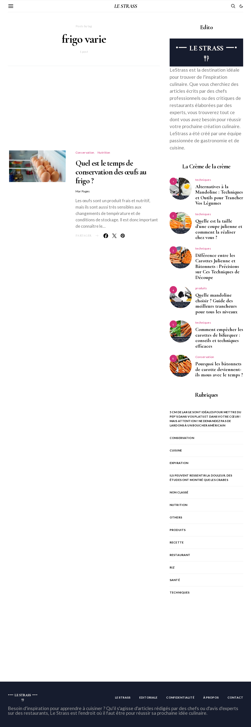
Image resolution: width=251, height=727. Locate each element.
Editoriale (148, 697)
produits (201, 288)
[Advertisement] (84, 114)
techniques (203, 180)
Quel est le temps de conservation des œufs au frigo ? (111, 171)
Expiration (179, 463)
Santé (175, 580)
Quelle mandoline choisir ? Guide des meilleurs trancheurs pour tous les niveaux (216, 303)
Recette (177, 542)
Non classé (179, 492)
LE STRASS (125, 6)
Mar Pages (82, 191)
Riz (172, 567)
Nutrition (104, 152)
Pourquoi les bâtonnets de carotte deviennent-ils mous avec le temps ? (219, 369)
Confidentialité (180, 697)
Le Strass (122, 697)
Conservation (84, 152)
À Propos (211, 697)
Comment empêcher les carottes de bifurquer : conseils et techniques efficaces (219, 338)
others (176, 517)
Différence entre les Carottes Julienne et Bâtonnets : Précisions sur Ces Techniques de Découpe (217, 266)
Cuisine (176, 450)
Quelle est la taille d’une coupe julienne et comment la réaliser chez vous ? (218, 229)
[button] (241, 6)
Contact (235, 697)
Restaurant (180, 555)
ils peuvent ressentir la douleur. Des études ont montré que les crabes (201, 478)
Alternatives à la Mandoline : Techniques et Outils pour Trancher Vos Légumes (219, 195)
